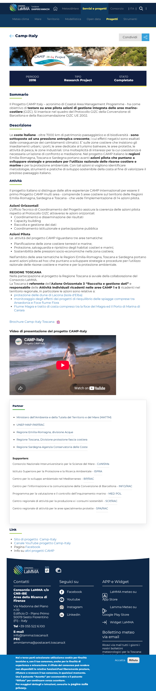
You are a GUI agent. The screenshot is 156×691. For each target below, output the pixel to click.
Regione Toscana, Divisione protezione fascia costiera (52, 439)
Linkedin (73, 614)
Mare (38, 19)
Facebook (32, 547)
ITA (132, 8)
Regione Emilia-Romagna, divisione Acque (45, 432)
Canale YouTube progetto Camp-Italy (43, 543)
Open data (94, 19)
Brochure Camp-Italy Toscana (32, 322)
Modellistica (73, 19)
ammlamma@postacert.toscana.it (39, 642)
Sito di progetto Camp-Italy (35, 539)
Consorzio (117, 8)
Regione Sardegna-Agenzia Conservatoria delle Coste (52, 447)
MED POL (114, 493)
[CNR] (58, 569)
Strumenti (130, 19)
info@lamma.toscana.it (31, 635)
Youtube (73, 599)
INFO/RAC (125, 486)
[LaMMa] (27, 569)
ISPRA (98, 471)
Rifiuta (133, 660)
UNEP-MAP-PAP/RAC (31, 424)
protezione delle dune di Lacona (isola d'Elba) (48, 295)
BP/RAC (89, 478)
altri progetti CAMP (40, 551)
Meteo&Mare (70, 8)
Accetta (120, 660)
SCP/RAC (111, 501)
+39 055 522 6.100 (32, 626)
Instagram (75, 607)
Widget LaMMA (122, 622)
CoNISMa (103, 464)
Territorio (53, 19)
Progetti (112, 19)
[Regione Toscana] (47, 569)
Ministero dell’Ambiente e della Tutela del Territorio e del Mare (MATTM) (64, 417)
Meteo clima (20, 19)
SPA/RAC (102, 508)
